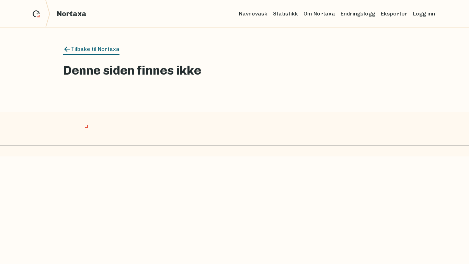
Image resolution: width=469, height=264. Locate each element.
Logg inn (424, 13)
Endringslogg (358, 13)
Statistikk (285, 13)
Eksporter (394, 13)
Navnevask (253, 13)
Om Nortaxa (319, 13)
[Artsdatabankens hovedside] (41, 14)
